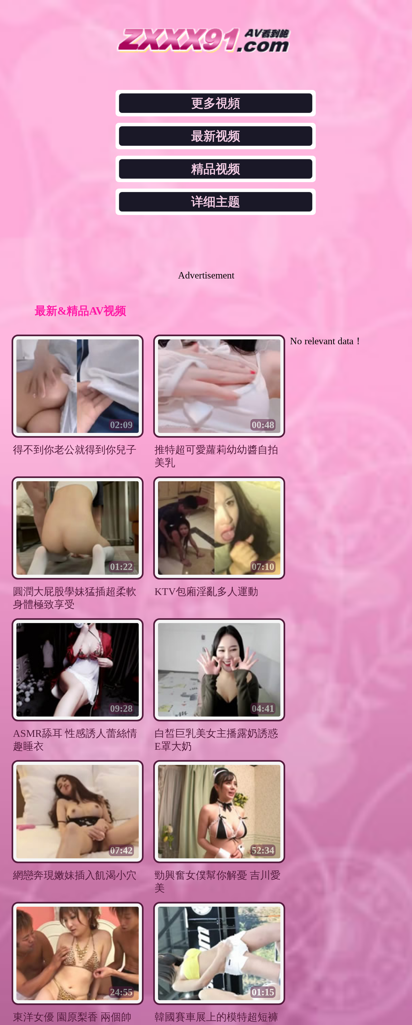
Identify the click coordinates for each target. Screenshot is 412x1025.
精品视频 (215, 169)
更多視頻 (215, 103)
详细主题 (215, 202)
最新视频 (215, 136)
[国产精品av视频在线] (206, 51)
